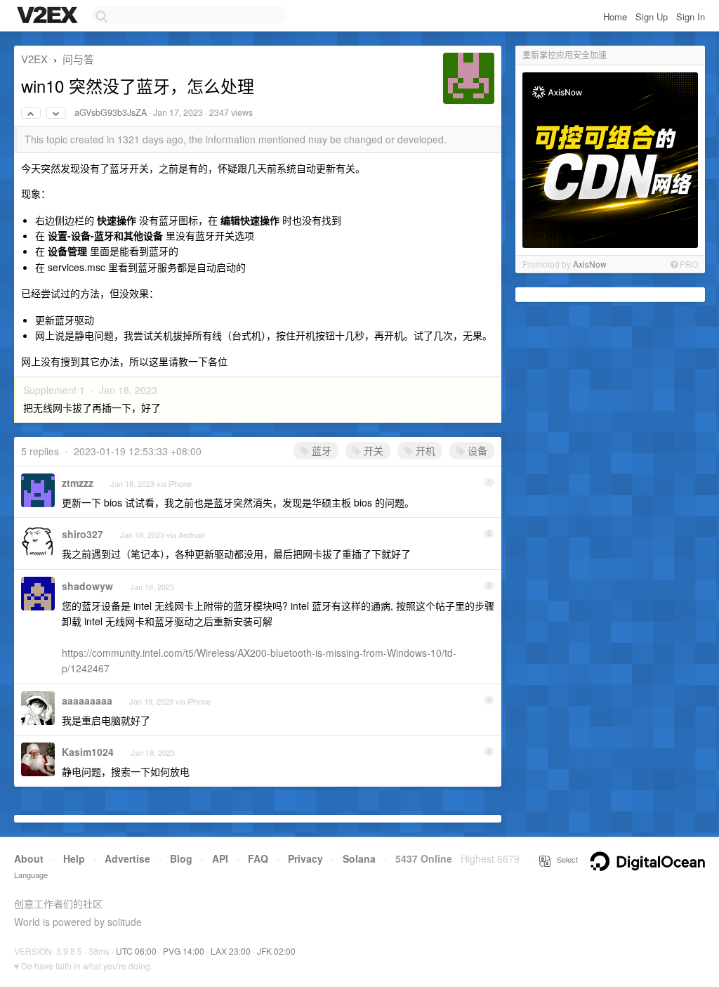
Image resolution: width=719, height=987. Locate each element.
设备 (476, 450)
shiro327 (82, 534)
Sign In (690, 16)
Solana (359, 858)
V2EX (34, 58)
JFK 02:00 (276, 951)
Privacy (305, 858)
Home (615, 16)
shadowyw (87, 586)
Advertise (127, 858)
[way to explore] (49, 16)
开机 (424, 450)
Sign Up (651, 16)
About (29, 858)
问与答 (78, 58)
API (220, 858)
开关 (372, 450)
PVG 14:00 (183, 951)
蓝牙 (320, 450)
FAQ (258, 858)
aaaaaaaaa (87, 700)
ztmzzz (77, 483)
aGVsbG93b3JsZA (110, 112)
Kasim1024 (88, 752)
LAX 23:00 (231, 951)
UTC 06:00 (136, 951)
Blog (181, 858)
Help (74, 858)
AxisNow (590, 264)
